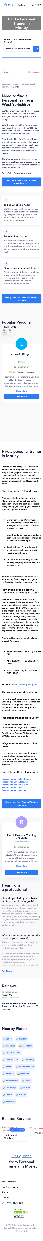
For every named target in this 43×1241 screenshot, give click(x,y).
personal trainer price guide (24, 684)
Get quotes (21, 1156)
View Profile (21, 396)
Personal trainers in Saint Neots (16, 779)
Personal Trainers (20, 84)
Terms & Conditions (13, 1228)
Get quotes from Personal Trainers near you (21, 299)
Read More (7, 971)
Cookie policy (31, 1228)
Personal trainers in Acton (14, 787)
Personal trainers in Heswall (15, 781)
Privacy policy (21, 1230)
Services (6, 84)
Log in (38, 4)
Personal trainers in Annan (14, 790)
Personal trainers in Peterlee (15, 784)
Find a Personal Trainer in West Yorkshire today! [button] (21, 182)
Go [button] (36, 48)
